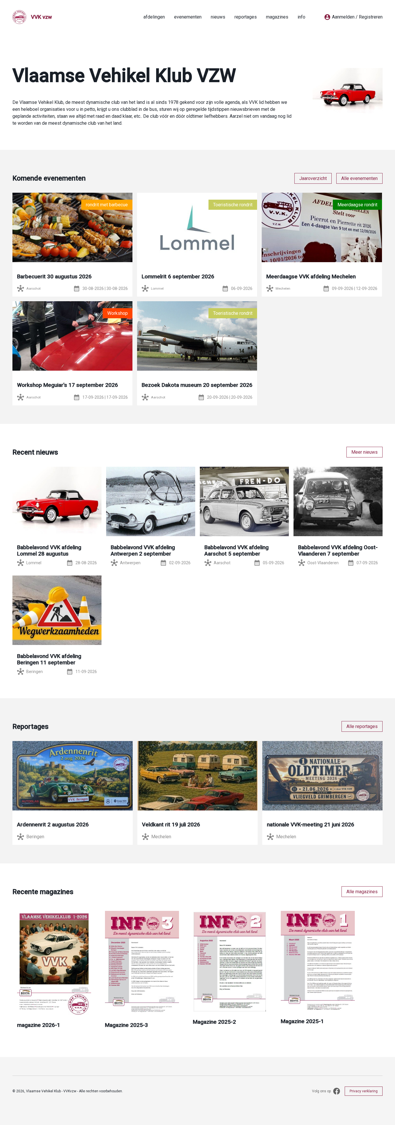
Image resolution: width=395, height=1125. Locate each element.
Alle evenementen (359, 178)
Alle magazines (362, 891)
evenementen (188, 17)
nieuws (218, 17)
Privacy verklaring (364, 1091)
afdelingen (154, 17)
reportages (246, 17)
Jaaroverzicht (313, 178)
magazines (277, 17)
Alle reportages (362, 726)
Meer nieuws (364, 452)
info (301, 17)
